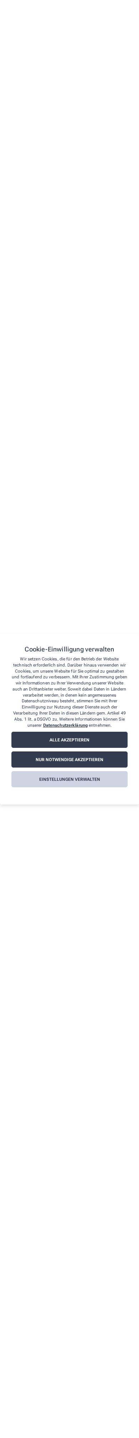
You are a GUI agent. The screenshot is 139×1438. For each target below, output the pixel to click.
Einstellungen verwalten (69, 779)
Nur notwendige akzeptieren (69, 759)
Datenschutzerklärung (65, 725)
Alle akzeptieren (69, 739)
